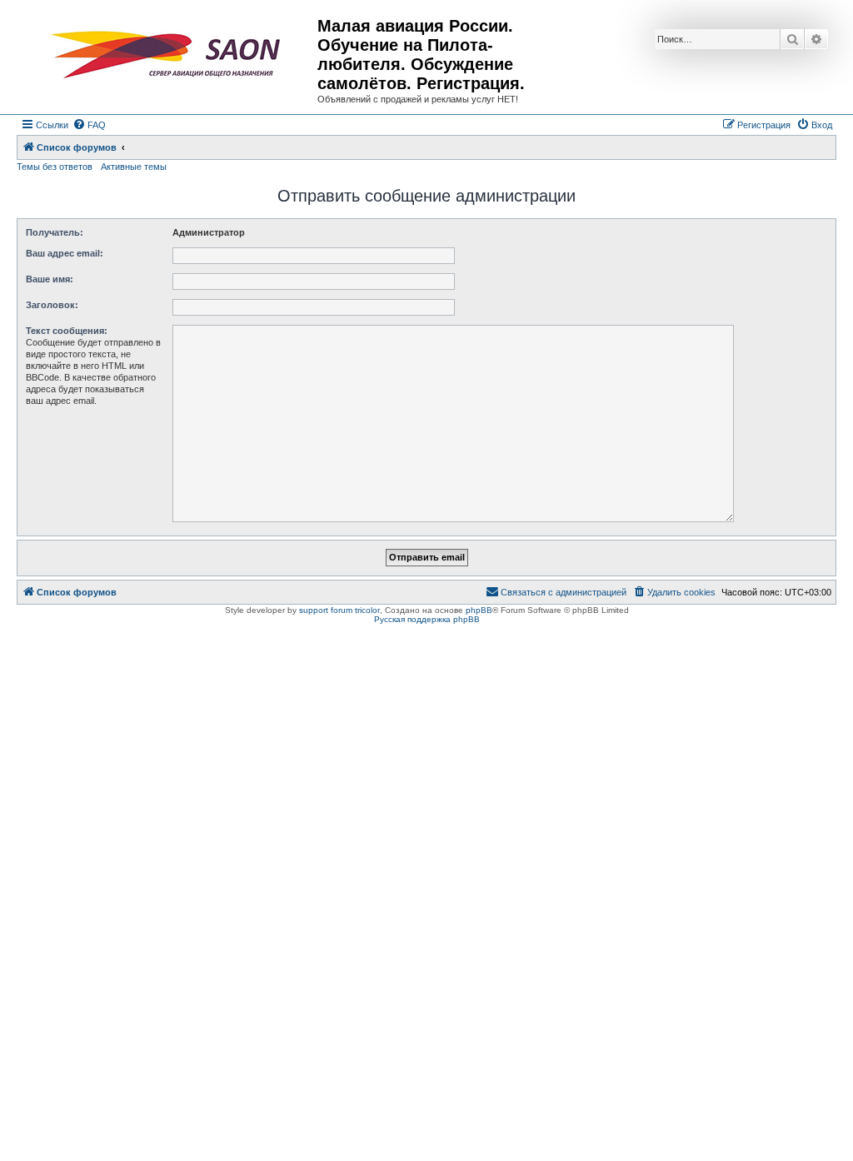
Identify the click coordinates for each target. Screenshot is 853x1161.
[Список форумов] (169, 55)
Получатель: (54, 232)
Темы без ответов (54, 167)
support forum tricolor (339, 610)
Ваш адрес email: (64, 253)
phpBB (479, 610)
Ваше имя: (49, 279)
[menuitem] (89, 125)
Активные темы (134, 167)
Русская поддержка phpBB (427, 619)
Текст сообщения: (66, 331)
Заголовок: (52, 305)
